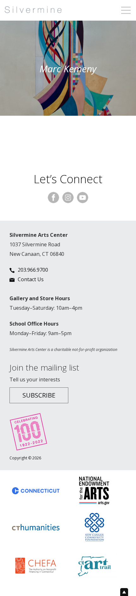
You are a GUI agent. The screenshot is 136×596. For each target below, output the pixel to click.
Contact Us (31, 279)
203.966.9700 (33, 269)
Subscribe (38, 395)
